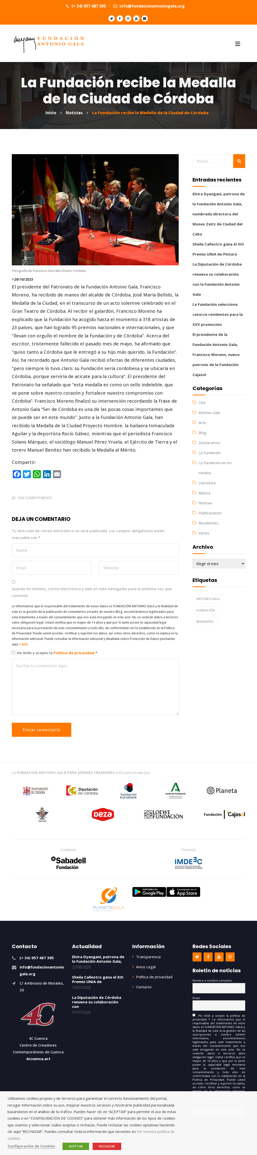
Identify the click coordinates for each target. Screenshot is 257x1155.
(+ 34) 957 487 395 (88, 6)
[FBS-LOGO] (68, 863)
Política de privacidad (74, 652)
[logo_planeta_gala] (109, 899)
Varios (204, 532)
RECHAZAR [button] (107, 1146)
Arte (202, 422)
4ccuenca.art (38, 1058)
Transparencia (148, 956)
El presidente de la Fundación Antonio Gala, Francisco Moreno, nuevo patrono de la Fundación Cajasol (216, 354)
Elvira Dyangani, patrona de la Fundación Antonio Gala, (98, 959)
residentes (205, 622)
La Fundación (210, 452)
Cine (202, 402)
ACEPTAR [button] (76, 1146)
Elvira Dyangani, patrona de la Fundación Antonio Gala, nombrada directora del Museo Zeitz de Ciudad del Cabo (218, 213)
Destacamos (209, 442)
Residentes (208, 522)
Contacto (144, 986)
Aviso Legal (146, 966)
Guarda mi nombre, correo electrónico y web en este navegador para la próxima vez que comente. (92, 592)
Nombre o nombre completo (212, 980)
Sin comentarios (35, 497)
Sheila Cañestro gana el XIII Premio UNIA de (97, 979)
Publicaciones (210, 512)
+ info (23, 644)
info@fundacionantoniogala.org (151, 6)
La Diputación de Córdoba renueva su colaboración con (96, 1002)
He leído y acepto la (57, 652)
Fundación (206, 610)
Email (196, 998)
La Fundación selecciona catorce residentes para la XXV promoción (217, 314)
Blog (202, 432)
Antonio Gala (209, 412)
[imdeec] (189, 863)
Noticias (205, 502)
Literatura (207, 482)
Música (204, 492)
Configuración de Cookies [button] (31, 1145)
